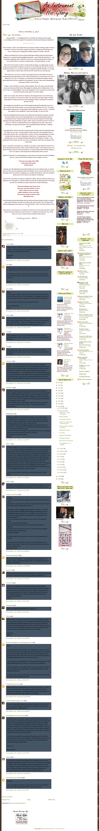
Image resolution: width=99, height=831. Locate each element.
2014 (59, 396)
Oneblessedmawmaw (13, 684)
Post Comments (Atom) (17, 803)
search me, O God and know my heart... (65, 422)
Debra (8, 616)
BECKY (8, 444)
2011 (59, 403)
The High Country (83, 278)
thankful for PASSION (65, 435)
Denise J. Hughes (84, 371)
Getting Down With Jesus (84, 244)
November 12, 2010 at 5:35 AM (17, 285)
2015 (59, 393)
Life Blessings (83, 276)
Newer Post (6, 799)
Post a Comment (7, 797)
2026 (59, 382)
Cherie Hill (9, 583)
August (61, 454)
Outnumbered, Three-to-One (85, 342)
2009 (59, 476)
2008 (59, 479)
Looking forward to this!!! (85, 337)
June (60, 459)
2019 (59, 385)
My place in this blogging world (83, 283)
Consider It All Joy (84, 376)
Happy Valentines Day (84, 297)
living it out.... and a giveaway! (64, 413)
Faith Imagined (83, 290)
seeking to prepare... (64, 438)
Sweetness (82, 367)
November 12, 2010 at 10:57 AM (18, 327)
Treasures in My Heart (85, 336)
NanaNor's (9, 387)
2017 (59, 388)
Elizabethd (9, 605)
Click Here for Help (76, 132)
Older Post (51, 799)
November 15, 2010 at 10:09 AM (18, 773)
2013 (59, 398)
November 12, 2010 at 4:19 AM (17, 260)
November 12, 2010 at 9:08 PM (17, 551)
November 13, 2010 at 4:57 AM (17, 579)
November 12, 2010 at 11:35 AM (18, 342)
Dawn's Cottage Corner (86, 314)
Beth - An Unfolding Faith (77, 145)
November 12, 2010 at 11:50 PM (18, 566)
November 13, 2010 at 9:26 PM (17, 680)
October (61, 448)
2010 (59, 406)
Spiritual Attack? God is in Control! (68, 345)
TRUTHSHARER (84, 350)
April (60, 464)
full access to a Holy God (66, 440)
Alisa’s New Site (83, 292)
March (61, 467)
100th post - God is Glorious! (68, 314)
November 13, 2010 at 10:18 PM (18, 696)
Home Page (6, 24)
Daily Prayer (82, 374)
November (62, 411)
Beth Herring (77, 148)
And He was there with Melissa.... (67, 361)
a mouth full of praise (65, 419)
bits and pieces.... (84, 322)
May (60, 461)
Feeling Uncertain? (84, 272)
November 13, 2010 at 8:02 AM (17, 601)
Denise (8, 244)
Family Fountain (84, 329)
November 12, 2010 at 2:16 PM (17, 440)
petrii (7, 289)
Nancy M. (9, 570)
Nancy (8, 315)
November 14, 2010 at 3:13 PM (17, 753)
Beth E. (8, 481)
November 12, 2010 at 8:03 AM (17, 311)
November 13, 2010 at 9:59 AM (17, 612)
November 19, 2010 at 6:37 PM (17, 790)
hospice (9, 235)
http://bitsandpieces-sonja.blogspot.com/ (19, 642)
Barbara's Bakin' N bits (86, 296)
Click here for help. (86, 178)
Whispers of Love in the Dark (68, 329)
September (62, 451)
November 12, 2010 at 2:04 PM (17, 409)
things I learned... (64, 416)
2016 (59, 390)
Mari (7, 264)
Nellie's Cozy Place (12, 494)
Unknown (9, 361)
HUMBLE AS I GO (84, 365)
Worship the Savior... (64, 430)
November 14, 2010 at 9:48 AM (17, 711)
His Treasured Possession (83, 358)
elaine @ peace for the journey (15, 715)
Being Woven (83, 309)
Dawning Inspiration (12, 555)
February (62, 469)
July (60, 456)
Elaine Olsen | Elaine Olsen (85, 263)
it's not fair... (62, 432)
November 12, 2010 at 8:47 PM (17, 490)
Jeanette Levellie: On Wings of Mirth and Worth (85, 254)
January (61, 472)
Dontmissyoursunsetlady (14, 777)
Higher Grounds (84, 302)
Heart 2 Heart (83, 271)
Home (29, 799)
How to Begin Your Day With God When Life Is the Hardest (85, 247)
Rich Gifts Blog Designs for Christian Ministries (53, 828)
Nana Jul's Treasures (85, 379)
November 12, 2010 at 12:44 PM (18, 383)
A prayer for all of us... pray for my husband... (68, 299)
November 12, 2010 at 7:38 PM (17, 477)
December (62, 408)
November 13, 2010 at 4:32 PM (17, 638)
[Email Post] (21, 233)
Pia (7, 332)
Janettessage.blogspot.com (15, 701)
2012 (59, 401)
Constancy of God (83, 310)
